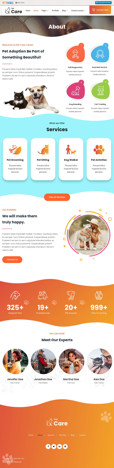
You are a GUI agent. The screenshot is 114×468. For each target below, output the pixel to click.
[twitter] (53, 446)
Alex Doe (99, 379)
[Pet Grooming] (15, 150)
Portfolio (55, 10)
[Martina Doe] (71, 361)
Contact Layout (77, 10)
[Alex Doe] (99, 361)
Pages (44, 10)
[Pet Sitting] (43, 150)
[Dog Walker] (70, 150)
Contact (82, 435)
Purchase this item (105, 2)
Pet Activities (99, 159)
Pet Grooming (15, 159)
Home (28, 10)
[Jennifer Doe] (15, 361)
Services (51, 435)
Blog (64, 10)
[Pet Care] (13, 10)
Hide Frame (20, 2)
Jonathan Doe (43, 379)
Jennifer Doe (15, 379)
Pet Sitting (43, 159)
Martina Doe (71, 379)
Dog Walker (71, 159)
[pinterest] (65, 446)
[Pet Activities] (98, 150)
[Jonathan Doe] (43, 361)
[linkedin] (59, 446)
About (36, 10)
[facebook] (48, 446)
